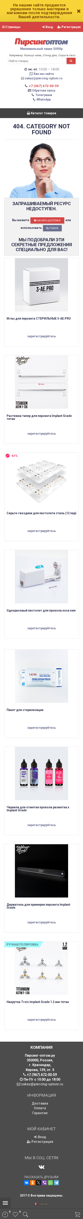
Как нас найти (44, 74)
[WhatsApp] (50, 1182)
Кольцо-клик (32, 55)
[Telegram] (56, 1182)
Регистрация (71, 27)
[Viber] (44, 1182)
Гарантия (39, 1113)
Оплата (40, 1108)
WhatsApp (44, 99)
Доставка (40, 1103)
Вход (49, 27)
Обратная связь (43, 90)
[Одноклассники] (32, 1182)
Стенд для (50, 55)
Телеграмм (43, 95)
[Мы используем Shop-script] (43, 1203)
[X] (38, 1182)
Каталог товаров (43, 113)
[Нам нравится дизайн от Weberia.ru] (35, 1204)
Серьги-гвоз (66, 55)
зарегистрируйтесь (41, 336)
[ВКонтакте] (26, 1182)
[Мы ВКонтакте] (41, 1167)
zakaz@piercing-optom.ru (43, 78)
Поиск (54, 228)
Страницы (12, 27)
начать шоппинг (48, 220)
